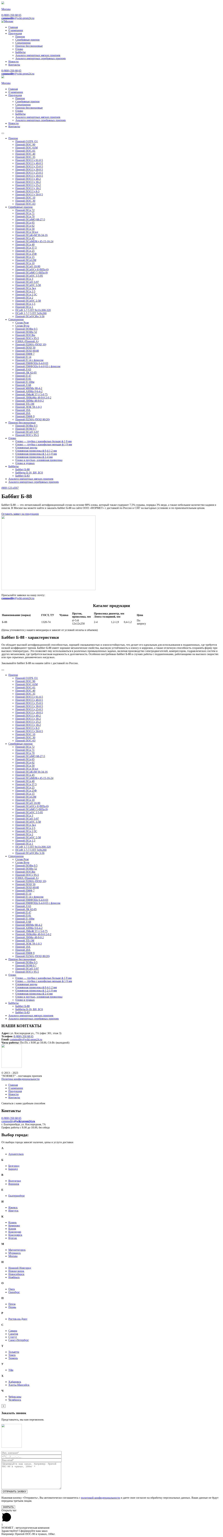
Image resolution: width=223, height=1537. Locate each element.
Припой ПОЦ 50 (25, 347)
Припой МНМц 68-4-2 (28, 388)
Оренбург (14, 1292)
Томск (12, 1355)
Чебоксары (14, 1396)
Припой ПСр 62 (24, 225)
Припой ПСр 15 (24, 257)
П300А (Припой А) (27, 341)
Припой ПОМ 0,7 (25, 428)
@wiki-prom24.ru (17, 18)
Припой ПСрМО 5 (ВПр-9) (31, 272)
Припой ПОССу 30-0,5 (29, 169)
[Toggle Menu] (2, 133)
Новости (13, 61)
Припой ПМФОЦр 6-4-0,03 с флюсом (37, 366)
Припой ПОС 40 (25, 153)
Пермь (12, 1307)
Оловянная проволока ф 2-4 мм (34, 456)
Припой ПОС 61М (26, 147)
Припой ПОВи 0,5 (26, 328)
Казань (12, 1222)
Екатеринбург (16, 1195)
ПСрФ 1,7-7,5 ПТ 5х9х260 (31, 313)
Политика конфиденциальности (20, 1079)
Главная (13, 27)
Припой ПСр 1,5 (25, 303)
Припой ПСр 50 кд (26, 232)
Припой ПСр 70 (24, 216)
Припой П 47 (23, 375)
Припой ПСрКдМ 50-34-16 (31, 235)
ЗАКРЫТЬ (8, 1507)
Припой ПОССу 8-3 (27, 191)
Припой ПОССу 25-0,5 (29, 172)
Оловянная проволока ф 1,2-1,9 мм (36, 453)
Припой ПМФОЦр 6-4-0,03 (31, 363)
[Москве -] (7, 21)
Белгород (13, 1165)
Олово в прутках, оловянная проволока (38, 460)
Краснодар (14, 1231)
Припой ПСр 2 (24, 297)
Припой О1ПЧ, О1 (26, 141)
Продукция (15, 33)
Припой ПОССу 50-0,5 (29, 194)
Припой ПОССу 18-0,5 (29, 175)
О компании (15, 30)
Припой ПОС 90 (25, 144)
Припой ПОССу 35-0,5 (29, 166)
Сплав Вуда (22, 325)
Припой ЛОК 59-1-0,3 (28, 406)
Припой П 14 (23, 356)
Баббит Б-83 (22, 475)
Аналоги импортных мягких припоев (37, 55)
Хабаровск (14, 1381)
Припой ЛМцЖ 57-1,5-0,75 (31, 394)
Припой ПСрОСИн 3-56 (29, 316)
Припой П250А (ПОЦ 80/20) (32, 419)
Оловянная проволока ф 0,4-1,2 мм (36, 450)
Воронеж (13, 1183)
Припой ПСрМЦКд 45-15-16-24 (34, 241)
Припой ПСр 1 (24, 306)
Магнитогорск (17, 1249)
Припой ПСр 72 (24, 210)
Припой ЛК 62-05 (26, 372)
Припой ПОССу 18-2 (28, 188)
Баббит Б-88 (22, 469)
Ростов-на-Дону (17, 1318)
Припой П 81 (23, 378)
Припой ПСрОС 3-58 (28, 285)
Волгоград (14, 1180)
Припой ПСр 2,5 (25, 291)
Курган (12, 1238)
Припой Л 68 (23, 385)
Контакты (14, 64)
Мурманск (14, 1252)
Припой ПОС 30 (25, 200)
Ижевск (13, 1207)
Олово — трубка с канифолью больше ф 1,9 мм (43, 441)
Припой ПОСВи (25, 335)
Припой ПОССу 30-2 (28, 182)
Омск (11, 1289)
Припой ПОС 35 (25, 157)
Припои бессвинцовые (29, 45)
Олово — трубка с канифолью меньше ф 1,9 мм (43, 444)
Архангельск (16, 1154)
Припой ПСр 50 (24, 228)
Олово (19, 49)
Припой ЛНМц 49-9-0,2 (29, 400)
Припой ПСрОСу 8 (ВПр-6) (32, 269)
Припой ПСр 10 (24, 263)
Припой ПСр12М (25, 260)
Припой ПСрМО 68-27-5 (30, 219)
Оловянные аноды (26, 447)
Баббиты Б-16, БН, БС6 (29, 472)
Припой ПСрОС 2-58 (28, 300)
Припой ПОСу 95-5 (27, 338)
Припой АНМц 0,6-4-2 (29, 391)
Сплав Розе (22, 322)
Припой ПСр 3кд (25, 288)
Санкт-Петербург (18, 1340)
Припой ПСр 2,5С (26, 294)
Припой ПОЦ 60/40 (27, 350)
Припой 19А (22, 410)
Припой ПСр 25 (24, 250)
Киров (12, 1228)
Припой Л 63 (23, 369)
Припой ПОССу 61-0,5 (29, 160)
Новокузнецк (16, 1271)
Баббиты (20, 52)
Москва (12, 1256)
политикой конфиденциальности (100, 1497)
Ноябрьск (14, 1277)
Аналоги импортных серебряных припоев (40, 58)
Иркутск (13, 1210)
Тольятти (13, 1351)
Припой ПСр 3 (24, 278)
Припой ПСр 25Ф (26, 253)
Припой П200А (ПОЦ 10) (30, 344)
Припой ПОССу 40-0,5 (29, 163)
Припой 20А (22, 413)
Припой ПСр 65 (24, 222)
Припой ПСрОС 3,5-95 (29, 275)
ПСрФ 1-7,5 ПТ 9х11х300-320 (33, 310)
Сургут (12, 1336)
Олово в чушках (25, 463)
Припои (20, 36)
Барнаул (13, 1168)
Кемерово (14, 1225)
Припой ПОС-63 (25, 203)
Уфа (10, 1369)
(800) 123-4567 (10, 487)
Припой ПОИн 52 (26, 331)
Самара (12, 1330)
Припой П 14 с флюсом (29, 360)
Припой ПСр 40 (24, 244)
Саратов (13, 1333)
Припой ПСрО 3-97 (27, 281)
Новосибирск (16, 1274)
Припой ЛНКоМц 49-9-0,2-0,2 (33, 397)
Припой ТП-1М (24, 403)
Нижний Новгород (19, 1267)
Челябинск (14, 1399)
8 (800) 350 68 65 (11, 15)
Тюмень (13, 1358)
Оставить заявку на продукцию (20, 513)
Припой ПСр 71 (24, 213)
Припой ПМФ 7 (24, 353)
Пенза (12, 1304)
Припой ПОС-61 (25, 150)
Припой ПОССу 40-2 (28, 178)
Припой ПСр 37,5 (26, 247)
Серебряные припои (27, 39)
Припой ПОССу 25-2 (28, 185)
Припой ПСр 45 (24, 238)
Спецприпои (23, 42)
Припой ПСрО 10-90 (27, 266)
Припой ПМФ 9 (24, 416)
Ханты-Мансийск (18, 1384)
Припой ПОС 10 (25, 197)
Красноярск (15, 1234)
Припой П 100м (24, 381)
